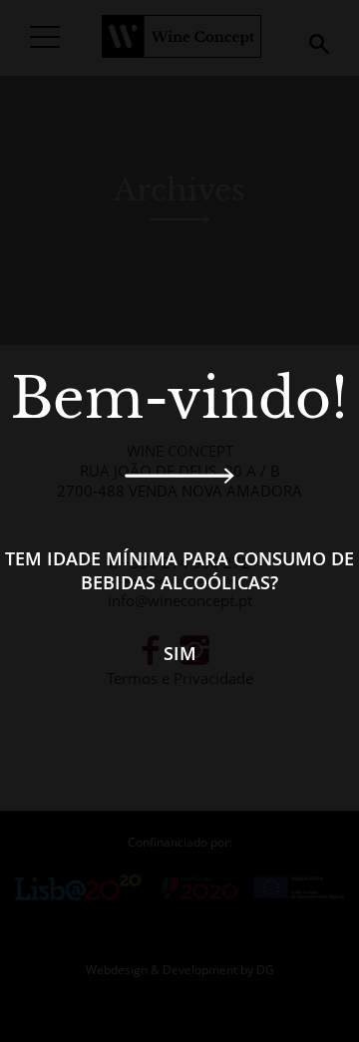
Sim (180, 653)
